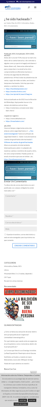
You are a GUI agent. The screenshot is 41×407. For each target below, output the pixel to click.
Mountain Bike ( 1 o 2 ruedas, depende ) (18, 274)
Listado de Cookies (21, 404)
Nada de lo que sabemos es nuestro (16, 363)
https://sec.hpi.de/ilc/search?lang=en (19, 94)
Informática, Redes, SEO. (13, 266)
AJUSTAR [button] (32, 400)
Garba (9, 23)
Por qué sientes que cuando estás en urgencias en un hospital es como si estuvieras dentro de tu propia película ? (20, 344)
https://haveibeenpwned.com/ (16, 89)
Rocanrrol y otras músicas (13, 281)
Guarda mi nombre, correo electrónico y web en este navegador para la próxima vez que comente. (19, 237)
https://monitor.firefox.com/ (16, 91)
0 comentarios (13, 26)
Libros (6, 270)
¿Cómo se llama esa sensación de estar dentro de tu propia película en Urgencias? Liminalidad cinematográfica (20, 334)
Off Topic (7, 277)
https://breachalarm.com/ (15, 121)
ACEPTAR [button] (23, 400)
